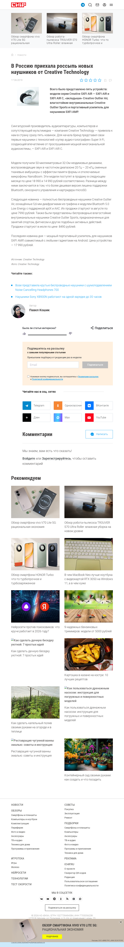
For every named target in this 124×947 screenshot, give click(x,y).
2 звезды (86, 80)
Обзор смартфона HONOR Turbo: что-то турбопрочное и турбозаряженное (95, 41)
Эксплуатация (72, 813)
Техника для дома (20, 844)
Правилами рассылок (88, 377)
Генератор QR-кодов (75, 873)
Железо (15, 867)
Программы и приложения (25, 848)
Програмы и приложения (77, 848)
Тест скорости (21, 884)
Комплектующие (20, 823)
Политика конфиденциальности (81, 885)
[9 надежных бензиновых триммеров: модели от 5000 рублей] (88, 606)
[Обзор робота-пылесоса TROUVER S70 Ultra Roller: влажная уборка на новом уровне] (88, 502)
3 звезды (90, 80)
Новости (17, 804)
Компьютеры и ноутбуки (24, 819)
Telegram (39, 405)
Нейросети (18, 872)
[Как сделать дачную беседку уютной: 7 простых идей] (35, 642)
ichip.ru (69, 864)
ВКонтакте (102, 405)
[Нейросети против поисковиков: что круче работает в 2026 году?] (35, 606)
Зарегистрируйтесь (56, 458)
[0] (70, 333)
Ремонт (68, 817)
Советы (69, 804)
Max (67, 417)
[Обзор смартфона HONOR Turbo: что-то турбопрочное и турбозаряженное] (35, 554)
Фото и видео (18, 832)
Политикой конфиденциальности (47, 379)
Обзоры (16, 810)
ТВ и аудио (16, 840)
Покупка (69, 809)
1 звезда (82, 80)
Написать (102, 434)
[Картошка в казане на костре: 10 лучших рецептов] (88, 654)
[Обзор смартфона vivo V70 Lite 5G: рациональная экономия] (35, 502)
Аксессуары (17, 836)
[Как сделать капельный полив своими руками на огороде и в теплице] (35, 702)
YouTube (101, 417)
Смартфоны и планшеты (24, 815)
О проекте (69, 868)
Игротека (17, 858)
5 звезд (99, 80)
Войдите (28, 458)
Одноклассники (73, 405)
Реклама (70, 858)
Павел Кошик (39, 310)
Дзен (37, 417)
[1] (24, 333)
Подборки (71, 823)
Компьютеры (71, 832)
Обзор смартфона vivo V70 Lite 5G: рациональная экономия (25, 41)
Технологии (19, 878)
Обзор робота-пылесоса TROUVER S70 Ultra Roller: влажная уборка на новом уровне (62, 43)
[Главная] (12, 55)
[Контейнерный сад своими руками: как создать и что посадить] (88, 754)
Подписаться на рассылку (62, 907)
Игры (14, 863)
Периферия (17, 827)
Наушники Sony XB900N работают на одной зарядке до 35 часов (58, 296)
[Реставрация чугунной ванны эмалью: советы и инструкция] (35, 742)
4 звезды (95, 80)
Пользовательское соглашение (81, 881)
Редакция (69, 877)
